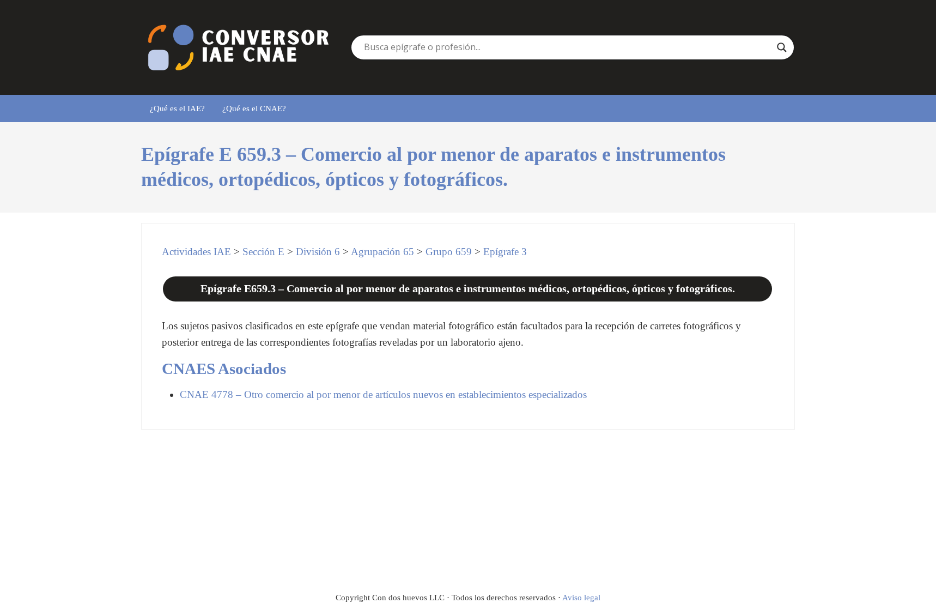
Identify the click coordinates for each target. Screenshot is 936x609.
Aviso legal (581, 597)
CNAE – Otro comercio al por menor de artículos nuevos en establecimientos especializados (383, 394)
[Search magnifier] (781, 47)
